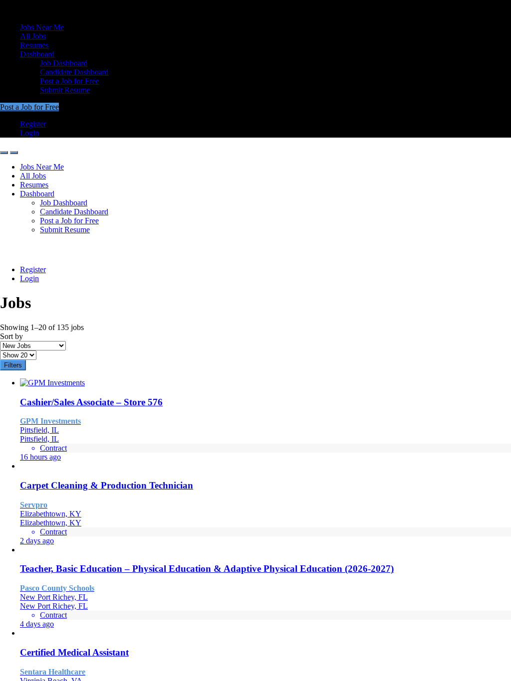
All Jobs (33, 36)
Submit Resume (65, 90)
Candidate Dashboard (74, 72)
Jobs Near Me (42, 27)
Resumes (34, 45)
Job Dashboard (63, 63)
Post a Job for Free (69, 81)
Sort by (11, 336)
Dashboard (37, 54)
